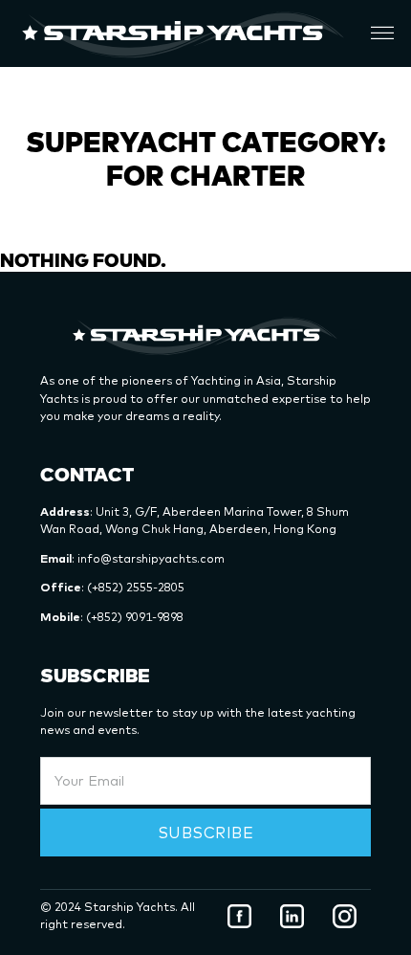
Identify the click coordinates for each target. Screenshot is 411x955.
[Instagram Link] (344, 916)
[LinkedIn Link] (292, 916)
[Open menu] (382, 33)
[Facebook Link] (239, 916)
